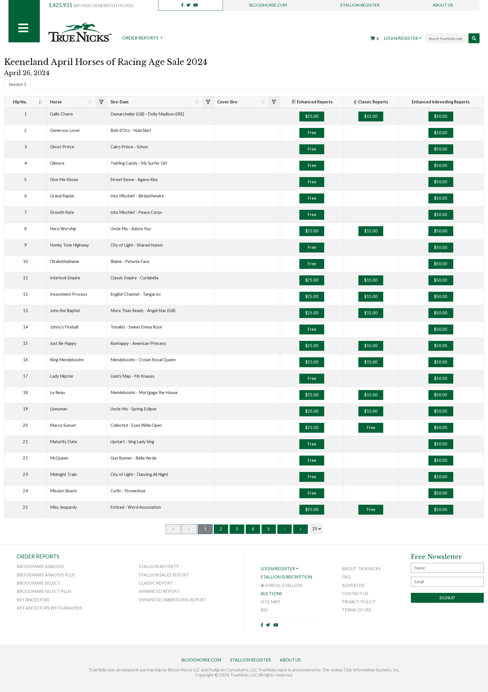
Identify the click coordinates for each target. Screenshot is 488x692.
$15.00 (371, 116)
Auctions (271, 593)
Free (312, 132)
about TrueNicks (361, 568)
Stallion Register (360, 5)
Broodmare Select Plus (44, 591)
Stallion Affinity (159, 566)
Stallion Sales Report (164, 575)
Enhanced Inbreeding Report (172, 599)
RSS (264, 610)
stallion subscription (286, 577)
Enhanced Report (159, 591)
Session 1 (17, 84)
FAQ (346, 577)
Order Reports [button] (140, 37)
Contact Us (355, 593)
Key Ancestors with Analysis (49, 608)
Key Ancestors (33, 599)
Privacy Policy (359, 601)
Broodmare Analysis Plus (46, 575)
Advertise (353, 585)
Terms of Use (356, 610)
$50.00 (440, 116)
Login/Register (401, 38)
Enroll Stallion (283, 585)
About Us (443, 5)
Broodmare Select (38, 583)
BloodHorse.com (268, 5)
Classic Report (156, 583)
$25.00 (312, 116)
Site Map (270, 601)
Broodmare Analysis (40, 566)
